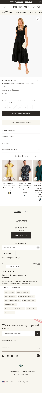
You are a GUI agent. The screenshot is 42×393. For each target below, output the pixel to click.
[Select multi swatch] (25, 195)
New (3, 12)
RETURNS (28, 2)
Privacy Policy (14, 371)
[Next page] (38, 156)
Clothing (32, 12)
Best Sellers (21, 12)
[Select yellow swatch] (9, 193)
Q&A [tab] (26, 211)
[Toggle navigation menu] (4, 7)
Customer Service (9, 340)
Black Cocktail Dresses (12, 300)
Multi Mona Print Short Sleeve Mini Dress (25, 188)
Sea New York (9, 80)
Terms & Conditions (28, 371)
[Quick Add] (5, 178)
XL (30, 107)
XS (10, 107)
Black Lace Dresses (28, 300)
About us (6, 348)
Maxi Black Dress (10, 304)
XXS (4, 107)
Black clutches (31, 309)
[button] (39, 80)
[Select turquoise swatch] (40, 199)
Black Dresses (9, 292)
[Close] (40, 2)
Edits (11, 12)
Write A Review (21, 235)
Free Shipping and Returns (23, 122)
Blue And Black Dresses (25, 296)
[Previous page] (36, 156)
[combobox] (21, 258)
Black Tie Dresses (22, 292)
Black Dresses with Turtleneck (14, 309)
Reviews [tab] (17, 211)
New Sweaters (9, 313)
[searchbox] (19, 247)
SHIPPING (19, 2)
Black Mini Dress (10, 296)
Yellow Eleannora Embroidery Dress (9, 187)
